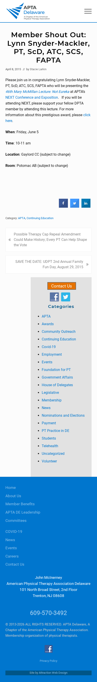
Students (49, 438)
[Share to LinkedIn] (85, 207)
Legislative (50, 392)
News (46, 408)
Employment (52, 354)
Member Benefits (20, 504)
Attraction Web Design (53, 672)
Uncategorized (53, 453)
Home (10, 488)
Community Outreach (59, 331)
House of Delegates (57, 385)
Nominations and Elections (63, 415)
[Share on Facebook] (63, 207)
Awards (48, 324)
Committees (16, 521)
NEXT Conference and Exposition (31, 97)
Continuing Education (40, 218)
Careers (12, 556)
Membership (52, 400)
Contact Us (61, 286)
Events (47, 362)
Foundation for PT (56, 370)
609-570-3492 (48, 613)
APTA (21, 218)
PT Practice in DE (55, 431)
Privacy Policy (48, 660)
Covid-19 (49, 347)
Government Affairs (57, 377)
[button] (88, 11)
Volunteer (49, 461)
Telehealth (50, 446)
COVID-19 (13, 531)
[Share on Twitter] (74, 207)
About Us (13, 496)
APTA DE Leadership (22, 512)
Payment (49, 423)
